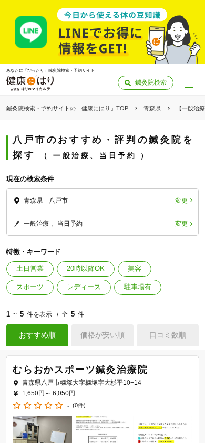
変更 (181, 200)
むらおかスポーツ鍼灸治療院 (80, 369)
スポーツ (30, 287)
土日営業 (30, 268)
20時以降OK (86, 268)
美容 (134, 268)
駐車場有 (137, 287)
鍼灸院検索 (151, 82)
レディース (84, 287)
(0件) (79, 405)
